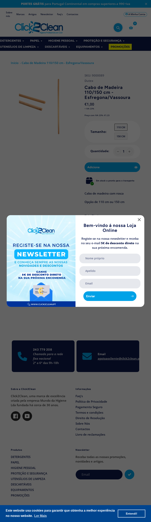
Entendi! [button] (131, 513)
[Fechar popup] (139, 219)
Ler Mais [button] (40, 515)
